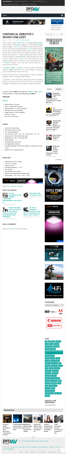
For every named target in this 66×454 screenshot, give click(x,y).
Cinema (47, 360)
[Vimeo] (57, 40)
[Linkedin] (47, 40)
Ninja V (47, 375)
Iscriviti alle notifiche (50, 405)
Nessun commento (25, 40)
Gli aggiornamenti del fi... (39, 1)
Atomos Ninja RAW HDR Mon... (10, 4)
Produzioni (51, 452)
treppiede (7, 62)
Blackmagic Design (50, 349)
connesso (11, 229)
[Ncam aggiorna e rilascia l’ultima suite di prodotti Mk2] (58, 418)
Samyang (47, 383)
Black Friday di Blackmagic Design (57, 137)
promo (47, 380)
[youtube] (60, 40)
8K (49, 341)
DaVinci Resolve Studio (51, 363)
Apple (53, 341)
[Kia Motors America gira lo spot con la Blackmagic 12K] (38, 418)
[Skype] (57, 43)
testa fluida (13, 186)
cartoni (7, 186)
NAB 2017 (55, 370)
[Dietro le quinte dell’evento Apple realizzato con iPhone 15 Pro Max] (7, 418)
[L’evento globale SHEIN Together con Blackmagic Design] (48, 418)
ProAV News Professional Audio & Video (35, 441)
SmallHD (54, 383)
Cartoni (19, 43)
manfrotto (57, 368)
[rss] (50, 43)
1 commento (6, 204)
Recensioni (42, 452)
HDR (46, 368)
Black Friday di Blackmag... (29, 4)
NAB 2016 (48, 370)
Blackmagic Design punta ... (21, 1)
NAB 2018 (48, 373)
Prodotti (34, 452)
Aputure (58, 341)
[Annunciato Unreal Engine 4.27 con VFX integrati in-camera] (27, 418)
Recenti (49, 89)
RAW (59, 380)
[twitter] (54, 40)
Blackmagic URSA (49, 358)
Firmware (47, 365)
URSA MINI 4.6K (49, 390)
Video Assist (58, 393)
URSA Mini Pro (49, 393)
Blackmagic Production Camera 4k (53, 352)
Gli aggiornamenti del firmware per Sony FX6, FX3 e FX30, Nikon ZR (54, 111)
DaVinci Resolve (55, 360)
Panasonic (53, 375)
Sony (59, 383)
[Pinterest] (54, 43)
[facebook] (50, 40)
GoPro (60, 365)
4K (46, 341)
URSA (53, 388)
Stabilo (13, 67)
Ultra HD (47, 388)
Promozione (53, 380)
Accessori (16, 40)
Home (21, 452)
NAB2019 (55, 373)
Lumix (51, 368)
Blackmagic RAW (49, 355)
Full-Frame (54, 365)
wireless (47, 395)
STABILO (30, 91)
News (4, 40)
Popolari (58, 89)
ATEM (51, 344)
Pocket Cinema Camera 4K (52, 378)
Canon (58, 358)
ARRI (46, 344)
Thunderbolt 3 (53, 385)
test (46, 385)
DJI (60, 363)
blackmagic (56, 346)
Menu (4, 15)
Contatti (60, 452)
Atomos (57, 344)
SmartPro (40, 43)
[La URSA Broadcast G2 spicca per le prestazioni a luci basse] (17, 418)
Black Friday (48, 346)
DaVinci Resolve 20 (57, 21)
